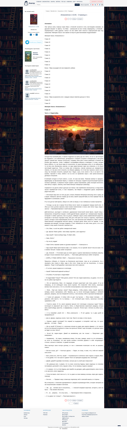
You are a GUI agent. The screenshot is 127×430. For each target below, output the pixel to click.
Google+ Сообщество (69, 416)
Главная (38, 1)
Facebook (65, 412)
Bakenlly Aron (34, 29)
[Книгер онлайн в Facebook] (91, 4)
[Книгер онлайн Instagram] (102, 4)
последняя (79, 18)
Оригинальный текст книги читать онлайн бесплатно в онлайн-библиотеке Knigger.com (71, 397)
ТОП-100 (63, 1)
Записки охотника (35, 53)
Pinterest (65, 419)
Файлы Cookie (85, 416)
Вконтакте (66, 418)
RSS (64, 425)
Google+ (66, 414)
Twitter (65, 421)
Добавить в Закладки (97, 1)
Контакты (79, 1)
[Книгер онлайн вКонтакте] (95, 4)
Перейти (76, 403)
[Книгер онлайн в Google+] (93, 4)
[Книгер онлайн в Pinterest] (97, 4)
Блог (74, 1)
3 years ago (36, 99)
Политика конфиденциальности (89, 414)
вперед (74, 18)
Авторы (58, 1)
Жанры (53, 1)
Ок (60, 428)
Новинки (69, 1)
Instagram (65, 423)
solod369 (32, 93)
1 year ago (35, 77)
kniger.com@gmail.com (90, 412)
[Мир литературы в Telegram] (34, 42)
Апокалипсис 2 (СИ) (34, 26)
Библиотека (46, 1)
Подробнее (64, 428)
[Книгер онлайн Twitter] (100, 4)
